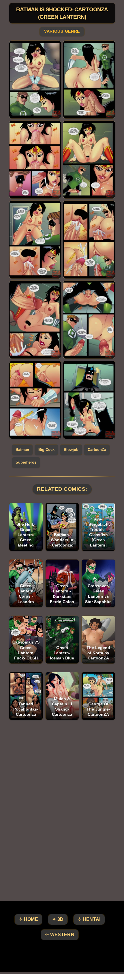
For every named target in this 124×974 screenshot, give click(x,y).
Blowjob (71, 449)
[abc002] (35, 79)
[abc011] (89, 400)
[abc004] (35, 159)
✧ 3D (57, 919)
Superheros (26, 462)
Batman (22, 449)
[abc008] (35, 319)
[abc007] (89, 239)
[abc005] (89, 159)
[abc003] (89, 79)
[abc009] (89, 319)
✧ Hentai (89, 919)
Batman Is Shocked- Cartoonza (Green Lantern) (62, 13)
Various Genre (62, 31)
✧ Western (59, 934)
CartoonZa (97, 449)
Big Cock (46, 449)
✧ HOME (28, 919)
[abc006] (35, 239)
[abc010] (35, 400)
